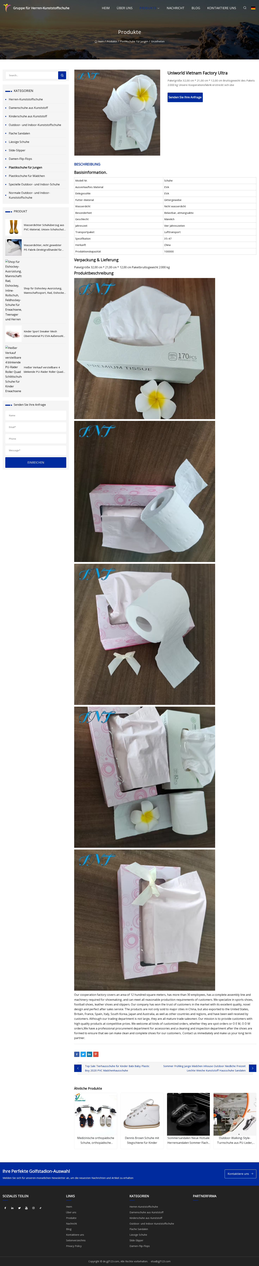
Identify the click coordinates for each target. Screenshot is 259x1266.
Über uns (124, 8)
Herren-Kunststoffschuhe (26, 99)
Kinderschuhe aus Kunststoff (28, 116)
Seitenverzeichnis (76, 1240)
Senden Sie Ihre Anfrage (185, 97)
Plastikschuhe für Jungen (134, 41)
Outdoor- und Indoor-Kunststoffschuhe (35, 125)
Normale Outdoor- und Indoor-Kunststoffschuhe (29, 195)
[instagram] (33, 1208)
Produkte (148, 8)
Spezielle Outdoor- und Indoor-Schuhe (34, 184)
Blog (196, 8)
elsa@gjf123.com (161, 1261)
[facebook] (5, 1208)
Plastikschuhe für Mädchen (27, 176)
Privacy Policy (74, 1246)
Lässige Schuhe (19, 142)
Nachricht (175, 8)
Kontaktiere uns (221, 8)
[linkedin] (12, 1208)
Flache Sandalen (19, 133)
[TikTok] (40, 1208)
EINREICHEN (35, 462)
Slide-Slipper (17, 150)
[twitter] (19, 1208)
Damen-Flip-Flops (20, 159)
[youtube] (26, 1208)
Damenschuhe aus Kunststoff (28, 108)
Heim (106, 8)
